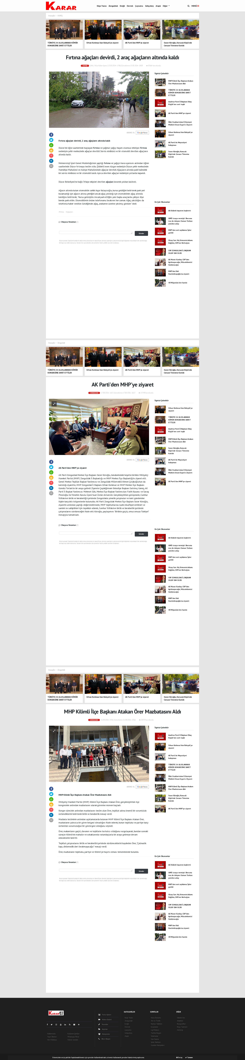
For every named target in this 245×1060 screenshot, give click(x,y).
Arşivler (105, 1029)
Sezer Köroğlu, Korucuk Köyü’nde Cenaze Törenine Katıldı (178, 154)
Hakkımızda (51, 1033)
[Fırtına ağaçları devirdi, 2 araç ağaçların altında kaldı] (99, 99)
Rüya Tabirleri (182, 1027)
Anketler (180, 1021)
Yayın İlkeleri (52, 1037)
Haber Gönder (73, 1040)
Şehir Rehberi (156, 1042)
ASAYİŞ (60, 16)
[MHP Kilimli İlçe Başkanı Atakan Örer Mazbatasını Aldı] (99, 753)
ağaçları (110, 181)
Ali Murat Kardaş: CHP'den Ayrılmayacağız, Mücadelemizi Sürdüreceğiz (180, 262)
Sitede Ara (181, 1018)
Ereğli (122, 6)
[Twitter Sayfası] (52, 1024)
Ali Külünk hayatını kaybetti (179, 210)
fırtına (96, 147)
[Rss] (70, 1024)
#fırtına (61, 212)
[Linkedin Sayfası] (66, 1024)
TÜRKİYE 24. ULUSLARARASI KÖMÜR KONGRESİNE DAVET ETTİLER (179, 92)
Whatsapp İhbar (73, 1037)
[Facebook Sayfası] (48, 1024)
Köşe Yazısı (102, 6)
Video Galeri (106, 1019)
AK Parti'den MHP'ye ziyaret (179, 113)
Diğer (165, 6)
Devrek (130, 6)
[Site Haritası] (75, 1024)
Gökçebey (149, 6)
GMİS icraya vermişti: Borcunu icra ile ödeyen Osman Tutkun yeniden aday (180, 221)
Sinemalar (154, 1036)
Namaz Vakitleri (156, 1024)
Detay (180, 1057)
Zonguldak (113, 6)
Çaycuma (139, 6)
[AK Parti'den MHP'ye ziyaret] (99, 427)
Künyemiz (106, 1034)
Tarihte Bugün (156, 1033)
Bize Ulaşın (105, 1039)
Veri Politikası (52, 1040)
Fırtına (143, 147)
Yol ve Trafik (155, 1021)
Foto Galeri (106, 1014)
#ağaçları (69, 212)
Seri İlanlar (155, 1039)
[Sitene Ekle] (80, 1024)
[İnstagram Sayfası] (57, 1024)
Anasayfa (51, 16)
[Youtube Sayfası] (62, 1024)
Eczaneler (154, 1027)
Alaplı (158, 6)
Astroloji (180, 1030)
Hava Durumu (156, 1018)
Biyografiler (181, 1024)
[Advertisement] (174, 182)
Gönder (141, 233)
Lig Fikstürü (155, 1030)
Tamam (190, 1057)
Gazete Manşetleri (157, 1045)
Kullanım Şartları (73, 1033)
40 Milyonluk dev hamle (177, 283)
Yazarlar (104, 1024)
